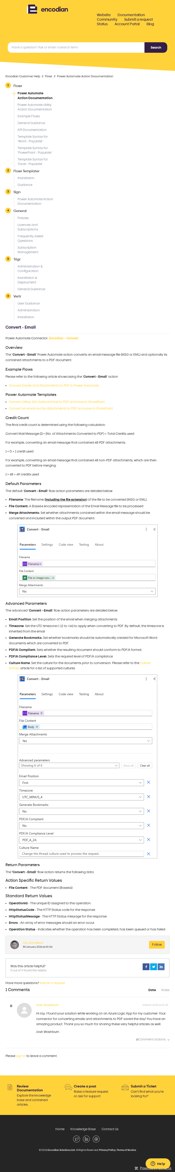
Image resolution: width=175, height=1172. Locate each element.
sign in (21, 1056)
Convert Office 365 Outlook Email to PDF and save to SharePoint (57, 402)
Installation (26, 178)
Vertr (17, 296)
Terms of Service (126, 1150)
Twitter (153, 966)
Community (107, 19)
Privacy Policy (107, 1150)
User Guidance (29, 303)
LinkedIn (161, 966)
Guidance (25, 185)
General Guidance (31, 123)
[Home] (47, 8)
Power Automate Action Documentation (85, 76)
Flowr (48, 76)
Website (104, 15)
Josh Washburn (47, 1005)
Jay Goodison (33, 943)
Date (152, 990)
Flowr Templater (26, 171)
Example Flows (29, 116)
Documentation (131, 15)
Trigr (17, 259)
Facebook (146, 966)
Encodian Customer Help (22, 76)
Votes (165, 990)
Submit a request (138, 19)
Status (102, 24)
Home (59, 1129)
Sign (17, 192)
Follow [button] (157, 945)
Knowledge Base (83, 1129)
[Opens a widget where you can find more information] (157, 1164)
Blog (150, 24)
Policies (23, 218)
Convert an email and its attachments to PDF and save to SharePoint (61, 408)
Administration (29, 310)
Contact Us (110, 1129)
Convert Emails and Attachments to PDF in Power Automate (54, 385)
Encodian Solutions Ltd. (61, 1150)
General (20, 211)
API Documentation (32, 130)
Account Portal (127, 24)
